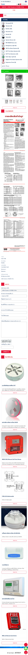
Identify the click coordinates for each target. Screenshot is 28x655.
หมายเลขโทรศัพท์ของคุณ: (7, 310)
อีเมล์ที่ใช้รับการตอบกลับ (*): (8, 304)
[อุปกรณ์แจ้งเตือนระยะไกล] (14, 586)
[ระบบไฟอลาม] (14, 553)
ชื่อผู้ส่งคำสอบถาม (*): (6, 299)
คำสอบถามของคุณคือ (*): (7, 293)
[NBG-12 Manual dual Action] (14, 622)
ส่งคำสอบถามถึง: (5, 288)
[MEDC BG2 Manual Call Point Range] (14, 445)
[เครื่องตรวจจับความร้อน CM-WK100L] (14, 519)
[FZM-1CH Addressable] (14, 482)
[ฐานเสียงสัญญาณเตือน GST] (14, 372)
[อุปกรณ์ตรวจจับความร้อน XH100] (14, 408)
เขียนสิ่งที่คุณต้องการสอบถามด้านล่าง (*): (11, 321)
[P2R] (26, 1)
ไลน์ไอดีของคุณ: (5, 315)
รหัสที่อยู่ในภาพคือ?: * (6, 344)
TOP (26, 653)
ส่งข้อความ (6, 351)
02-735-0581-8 (6, 1)
